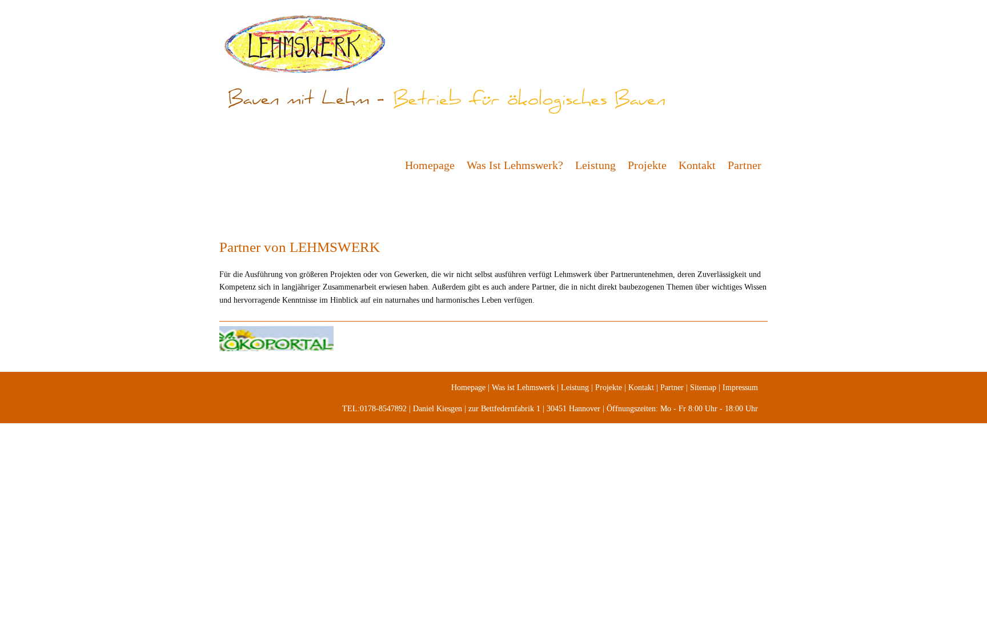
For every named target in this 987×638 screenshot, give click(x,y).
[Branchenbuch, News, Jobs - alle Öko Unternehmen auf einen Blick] (493, 343)
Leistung (595, 165)
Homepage (430, 165)
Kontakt (697, 165)
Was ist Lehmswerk (523, 387)
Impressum (740, 387)
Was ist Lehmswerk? (515, 165)
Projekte (647, 165)
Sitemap (703, 387)
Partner (744, 165)
